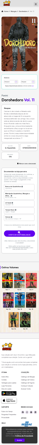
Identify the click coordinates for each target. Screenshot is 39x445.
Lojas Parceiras (7, 386)
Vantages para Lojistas (9, 383)
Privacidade (5, 417)
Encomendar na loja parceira (15, 171)
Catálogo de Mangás (28, 377)
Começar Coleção (27, 386)
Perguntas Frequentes (9, 414)
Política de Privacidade (24, 436)
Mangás (14, 11)
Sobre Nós (5, 377)
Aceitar (19, 440)
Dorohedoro (23, 11)
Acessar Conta (26, 389)
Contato (4, 380)
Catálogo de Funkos (27, 380)
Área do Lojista (6, 389)
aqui (33, 86)
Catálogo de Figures (27, 383)
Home (6, 11)
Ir (16, 82)
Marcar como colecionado (27, 163)
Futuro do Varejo (7, 411)
